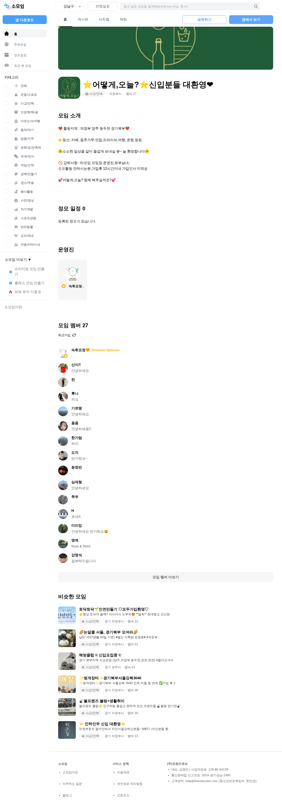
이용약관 (123, 772)
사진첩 (104, 19)
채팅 (123, 19)
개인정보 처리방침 (130, 784)
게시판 (83, 19)
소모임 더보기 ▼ (18, 259)
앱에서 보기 (251, 19)
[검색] (256, 6)
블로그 (67, 795)
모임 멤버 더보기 (165, 577)
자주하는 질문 (72, 784)
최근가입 (64, 335)
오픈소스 (123, 795)
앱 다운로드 (24, 20)
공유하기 (204, 19)
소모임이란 (70, 772)
